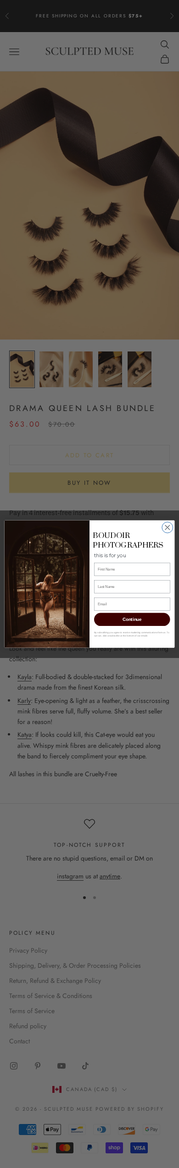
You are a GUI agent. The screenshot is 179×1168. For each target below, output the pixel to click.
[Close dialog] (167, 527)
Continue (132, 619)
